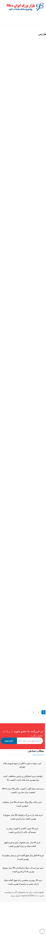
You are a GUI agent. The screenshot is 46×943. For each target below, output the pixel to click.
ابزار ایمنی (32, 73)
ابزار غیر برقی (16, 20)
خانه (42, 20)
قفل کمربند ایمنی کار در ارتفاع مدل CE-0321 (17, 343)
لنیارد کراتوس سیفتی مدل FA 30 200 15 (15, 616)
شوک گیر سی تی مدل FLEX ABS (13, 142)
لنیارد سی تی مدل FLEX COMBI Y (14, 525)
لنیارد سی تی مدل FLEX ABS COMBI (15, 500)
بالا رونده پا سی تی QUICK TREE (13, 76)
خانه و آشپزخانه (31, 20)
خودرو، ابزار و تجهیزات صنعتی (17, 273)
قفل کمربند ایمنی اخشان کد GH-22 (14, 276)
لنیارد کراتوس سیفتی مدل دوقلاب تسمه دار (17, 682)
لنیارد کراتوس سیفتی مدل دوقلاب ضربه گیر (17, 591)
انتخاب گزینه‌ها (4, 83)
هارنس (3, 73)
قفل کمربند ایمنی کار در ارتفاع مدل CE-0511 (17, 409)
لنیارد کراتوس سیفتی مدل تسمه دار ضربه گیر (18, 475)
